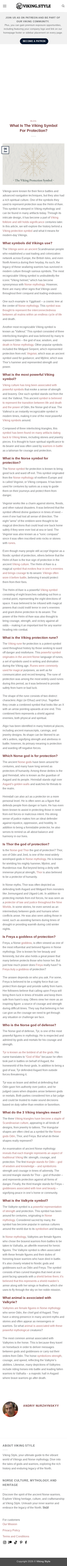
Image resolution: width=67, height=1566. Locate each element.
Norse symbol (16, 468)
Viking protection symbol (17, 230)
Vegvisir (32, 353)
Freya (39, 965)
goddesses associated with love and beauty (29, 1188)
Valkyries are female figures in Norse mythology (31, 1308)
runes (11, 543)
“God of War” (33, 1056)
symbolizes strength (49, 1355)
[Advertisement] (33, 79)
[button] (5, 6)
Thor (39, 872)
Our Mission (10, 1524)
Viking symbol (49, 590)
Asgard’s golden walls (16, 784)
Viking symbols (12, 420)
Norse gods (25, 762)
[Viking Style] (33, 6)
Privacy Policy (11, 1530)
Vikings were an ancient (22, 249)
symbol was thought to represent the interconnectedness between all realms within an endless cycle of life (32, 310)
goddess (26, 942)
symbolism (41, 1228)
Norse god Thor (19, 850)
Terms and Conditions (16, 1536)
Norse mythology (34, 284)
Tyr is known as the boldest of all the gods (28, 1052)
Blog (33, 121)
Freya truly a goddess (16, 969)
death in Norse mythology (18, 344)
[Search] (63, 6)
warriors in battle (53, 446)
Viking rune (15, 643)
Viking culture (20, 564)
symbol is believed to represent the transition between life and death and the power (32, 402)
